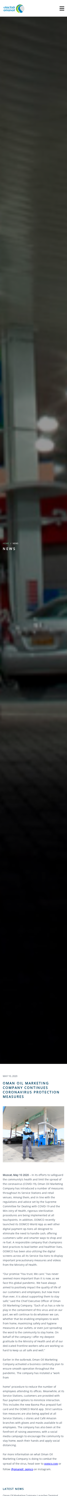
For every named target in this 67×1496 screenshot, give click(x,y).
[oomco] (14, 8)
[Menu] (62, 8)
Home (6, 543)
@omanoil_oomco (22, 1469)
